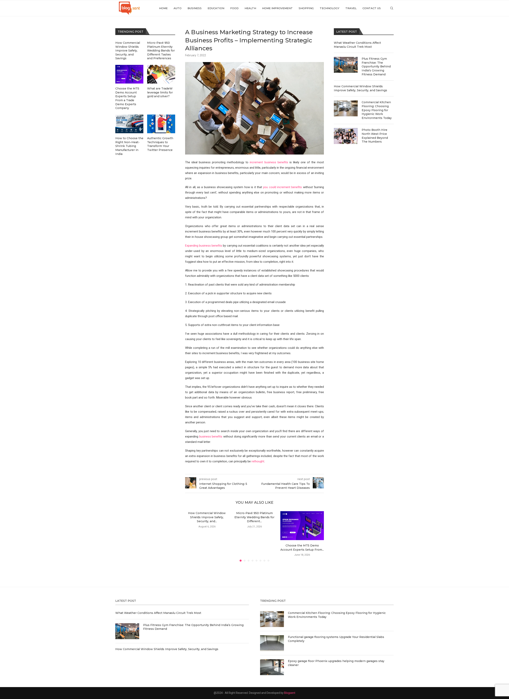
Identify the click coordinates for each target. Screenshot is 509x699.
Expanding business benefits (203, 245)
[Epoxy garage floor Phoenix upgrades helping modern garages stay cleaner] (272, 667)
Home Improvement (277, 8)
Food (234, 8)
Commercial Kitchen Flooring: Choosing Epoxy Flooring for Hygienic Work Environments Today (377, 110)
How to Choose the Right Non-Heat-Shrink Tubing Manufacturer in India (129, 146)
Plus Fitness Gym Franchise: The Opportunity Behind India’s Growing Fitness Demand (376, 66)
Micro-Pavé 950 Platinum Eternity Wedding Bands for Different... (254, 517)
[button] (190, 536)
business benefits (210, 436)
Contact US (371, 8)
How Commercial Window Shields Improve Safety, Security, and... (207, 517)
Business (194, 8)
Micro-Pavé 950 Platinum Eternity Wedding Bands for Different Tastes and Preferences (161, 50)
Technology (329, 8)
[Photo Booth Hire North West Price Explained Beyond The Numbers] (346, 136)
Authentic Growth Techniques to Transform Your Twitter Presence (160, 144)
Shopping (306, 8)
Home (163, 8)
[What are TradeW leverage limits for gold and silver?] (161, 74)
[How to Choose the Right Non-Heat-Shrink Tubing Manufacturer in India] (129, 124)
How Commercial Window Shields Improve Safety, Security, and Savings (360, 88)
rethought (258, 461)
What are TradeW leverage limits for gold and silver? (160, 92)
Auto (178, 8)
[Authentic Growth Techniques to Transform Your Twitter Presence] (161, 124)
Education (216, 8)
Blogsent (289, 692)
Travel (350, 8)
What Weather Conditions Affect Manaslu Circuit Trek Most (357, 45)
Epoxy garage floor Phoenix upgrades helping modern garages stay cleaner (336, 663)
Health (250, 8)
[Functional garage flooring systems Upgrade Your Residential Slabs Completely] (272, 643)
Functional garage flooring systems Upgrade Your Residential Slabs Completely (336, 639)
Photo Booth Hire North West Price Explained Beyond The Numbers (375, 135)
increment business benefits (268, 162)
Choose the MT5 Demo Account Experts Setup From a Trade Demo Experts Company (127, 98)
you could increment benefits (282, 187)
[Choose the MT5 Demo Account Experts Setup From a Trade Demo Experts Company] (302, 525)
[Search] (392, 8)
